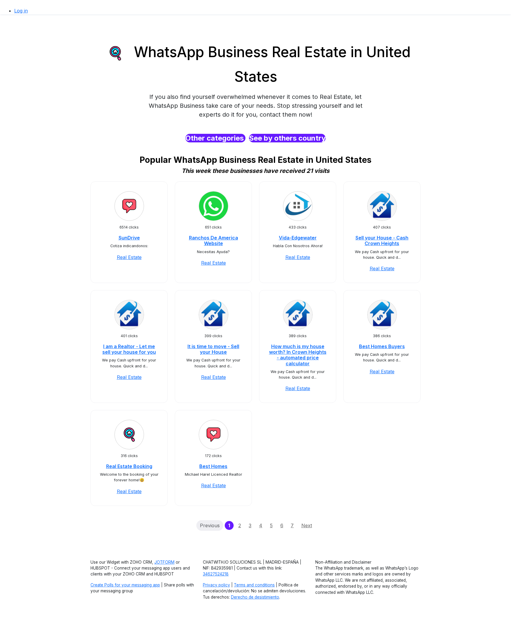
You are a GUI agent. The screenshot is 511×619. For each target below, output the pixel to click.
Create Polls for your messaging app (125, 585)
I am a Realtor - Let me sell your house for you (129, 349)
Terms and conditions (254, 585)
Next (306, 525)
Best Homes (213, 466)
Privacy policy (216, 585)
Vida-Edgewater (298, 238)
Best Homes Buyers (382, 346)
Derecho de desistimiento (255, 597)
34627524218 (216, 574)
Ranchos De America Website (213, 240)
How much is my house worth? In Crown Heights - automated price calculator (297, 354)
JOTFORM (164, 562)
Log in (21, 11)
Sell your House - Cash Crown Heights (381, 240)
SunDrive (129, 238)
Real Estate (129, 257)
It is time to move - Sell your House (213, 349)
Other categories (215, 138)
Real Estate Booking (129, 466)
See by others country (287, 138)
